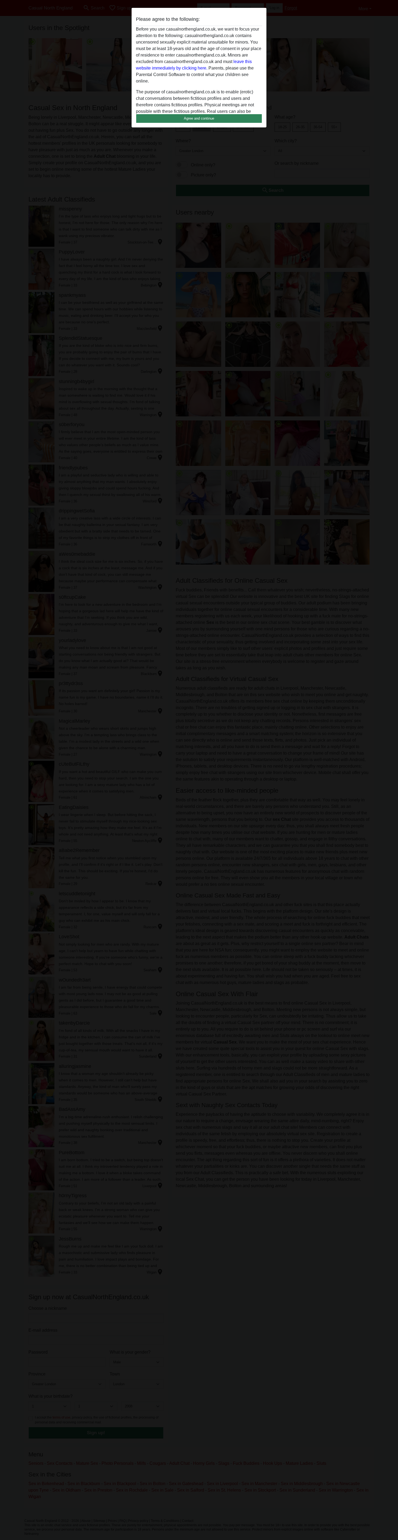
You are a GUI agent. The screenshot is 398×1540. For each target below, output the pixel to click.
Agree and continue (199, 118)
